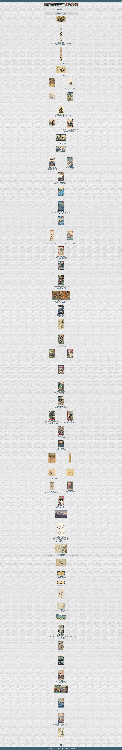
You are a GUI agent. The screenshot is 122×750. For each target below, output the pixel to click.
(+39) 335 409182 (72, 748)
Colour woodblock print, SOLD (61, 43)
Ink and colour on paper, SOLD (61, 568)
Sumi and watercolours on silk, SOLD (61, 599)
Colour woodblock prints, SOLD (61, 142)
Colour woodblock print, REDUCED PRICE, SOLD (52, 88)
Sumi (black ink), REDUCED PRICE (61, 586)
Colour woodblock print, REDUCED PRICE (61, 62)
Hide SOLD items (61, 13)
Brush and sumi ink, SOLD (61, 555)
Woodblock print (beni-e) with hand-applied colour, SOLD (61, 24)
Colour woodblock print (61, 695)
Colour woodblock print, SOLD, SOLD (61, 506)
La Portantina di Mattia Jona (61, 1)
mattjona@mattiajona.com (64, 748)
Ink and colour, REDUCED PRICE (61, 577)
